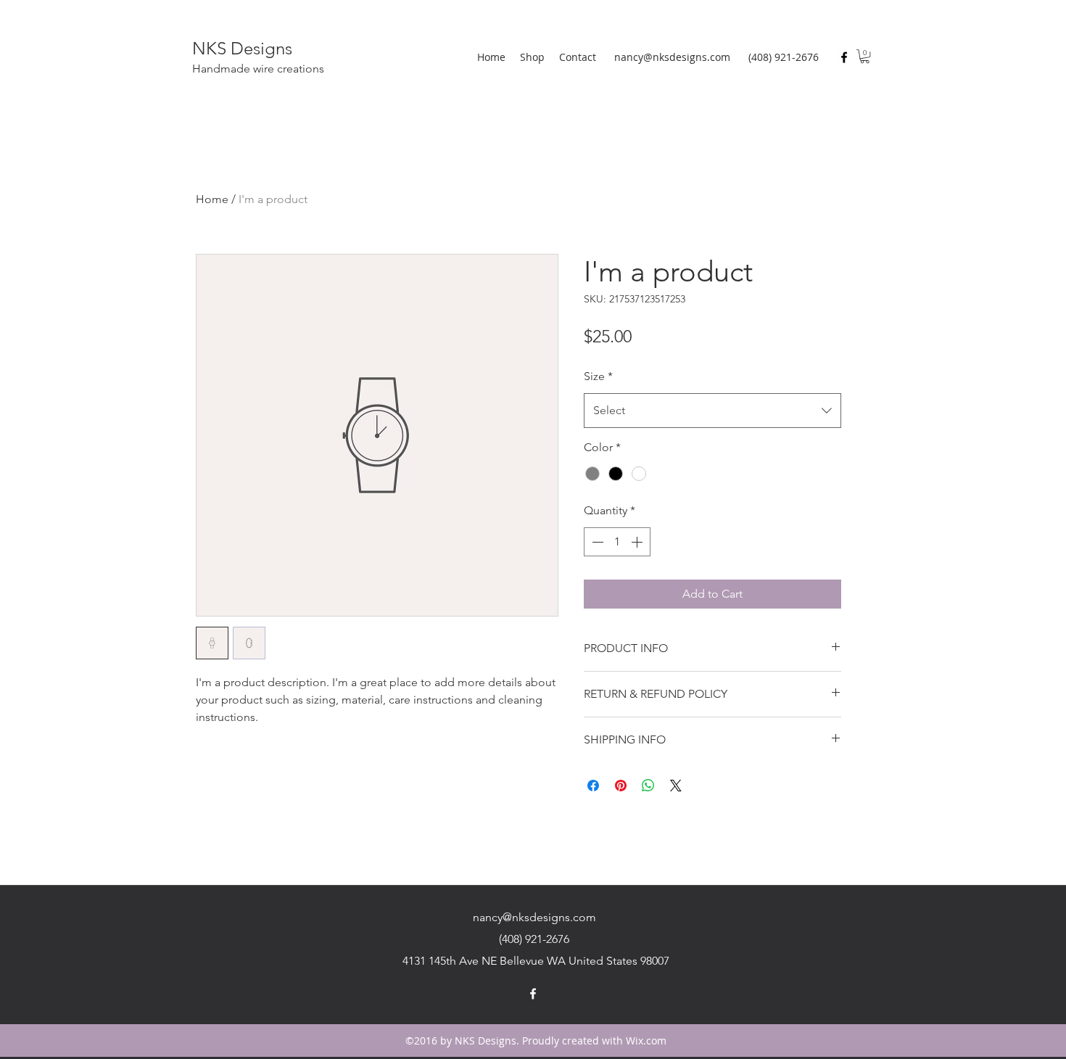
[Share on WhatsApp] (648, 785)
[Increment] (638, 542)
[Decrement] (596, 542)
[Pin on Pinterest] (620, 785)
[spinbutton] (617, 542)
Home (212, 199)
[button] (864, 56)
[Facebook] (844, 57)
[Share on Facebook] (593, 785)
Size (598, 376)
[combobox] (712, 410)
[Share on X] (676, 785)
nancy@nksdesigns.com (672, 57)
